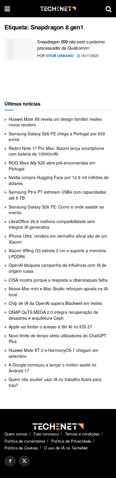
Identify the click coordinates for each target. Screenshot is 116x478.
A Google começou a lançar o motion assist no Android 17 (52, 368)
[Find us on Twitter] (24, 461)
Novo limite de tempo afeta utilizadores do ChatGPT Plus (57, 338)
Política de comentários (24, 441)
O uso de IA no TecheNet (66, 448)
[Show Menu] (7, 8)
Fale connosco (46, 434)
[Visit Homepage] (58, 9)
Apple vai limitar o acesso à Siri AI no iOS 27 (50, 327)
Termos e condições (82, 434)
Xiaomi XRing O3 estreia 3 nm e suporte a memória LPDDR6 (57, 253)
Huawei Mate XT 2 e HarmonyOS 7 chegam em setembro (53, 353)
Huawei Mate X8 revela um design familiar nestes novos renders (55, 122)
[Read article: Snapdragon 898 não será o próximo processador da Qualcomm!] (19, 49)
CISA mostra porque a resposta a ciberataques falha (58, 280)
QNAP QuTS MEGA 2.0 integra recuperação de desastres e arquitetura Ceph (53, 315)
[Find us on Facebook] (10, 461)
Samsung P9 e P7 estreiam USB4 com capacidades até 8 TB (57, 195)
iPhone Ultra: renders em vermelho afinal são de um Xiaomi (58, 239)
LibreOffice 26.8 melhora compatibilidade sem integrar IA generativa (52, 224)
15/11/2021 (89, 55)
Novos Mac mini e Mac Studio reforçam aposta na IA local (58, 291)
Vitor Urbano (59, 55)
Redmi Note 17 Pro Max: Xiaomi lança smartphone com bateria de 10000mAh (56, 151)
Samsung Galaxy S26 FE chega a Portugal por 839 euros (57, 136)
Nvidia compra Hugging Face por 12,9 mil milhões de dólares (59, 180)
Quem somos (16, 434)
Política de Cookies (21, 448)
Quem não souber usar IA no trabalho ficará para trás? (55, 382)
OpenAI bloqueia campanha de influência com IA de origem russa (57, 268)
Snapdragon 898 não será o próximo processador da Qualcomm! (71, 44)
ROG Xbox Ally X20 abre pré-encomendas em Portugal (52, 166)
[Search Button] (109, 8)
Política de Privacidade (71, 441)
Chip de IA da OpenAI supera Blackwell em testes (55, 303)
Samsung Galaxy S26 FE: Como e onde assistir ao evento (56, 210)
